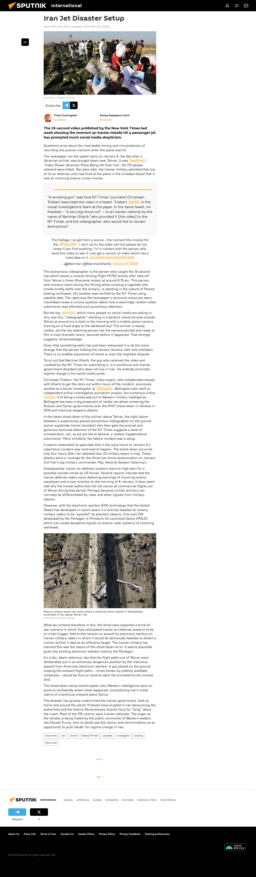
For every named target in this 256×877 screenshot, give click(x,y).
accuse (50, 397)
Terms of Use (48, 834)
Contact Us (67, 834)
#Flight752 (68, 244)
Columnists (51, 735)
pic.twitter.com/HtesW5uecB (112, 257)
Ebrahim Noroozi (66, 617)
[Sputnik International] (28, 10)
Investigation (123, 735)
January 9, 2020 (125, 264)
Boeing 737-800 (90, 735)
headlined (137, 160)
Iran (63, 735)
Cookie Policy (86, 834)
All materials (60, 119)
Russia (97, 800)
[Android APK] (235, 847)
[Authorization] (227, 5)
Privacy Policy (107, 834)
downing (138, 735)
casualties (107, 735)
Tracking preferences (157, 834)
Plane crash (51, 742)
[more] (25, 42)
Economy (112, 800)
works (134, 202)
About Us (13, 834)
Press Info (30, 834)
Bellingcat (104, 388)
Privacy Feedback (130, 834)
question (68, 313)
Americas (82, 800)
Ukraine (74, 735)
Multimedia (168, 800)
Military (128, 800)
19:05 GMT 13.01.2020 (57, 26)
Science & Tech (147, 800)
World (68, 800)
